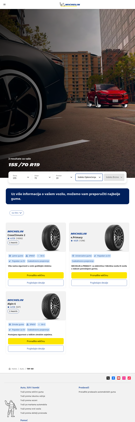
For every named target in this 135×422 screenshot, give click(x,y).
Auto (22, 368)
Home (14, 368)
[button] (28, 177)
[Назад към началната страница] (69, 4)
